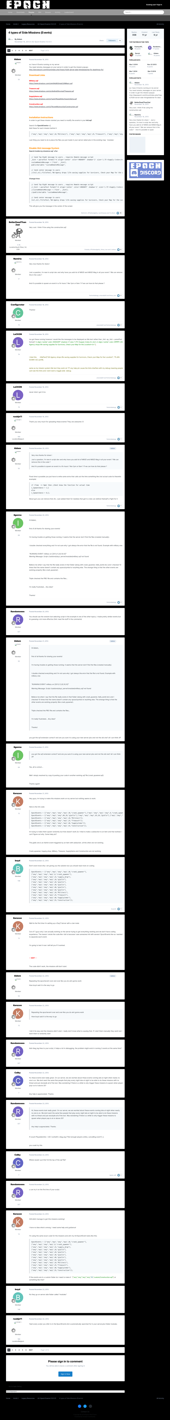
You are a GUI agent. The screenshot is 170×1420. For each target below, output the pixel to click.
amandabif (102, 295)
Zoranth (113, 909)
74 (19, 354)
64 (18, 535)
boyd (17, 860)
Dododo (87, 249)
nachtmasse (102, 213)
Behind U (84, 213)
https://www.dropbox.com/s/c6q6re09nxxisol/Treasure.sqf (51, 91)
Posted (38, 59)
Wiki (39, 12)
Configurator (17, 304)
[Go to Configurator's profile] (18, 313)
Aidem (19, 39)
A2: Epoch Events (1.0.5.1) (42, 42)
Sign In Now (65, 1374)
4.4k (18, 245)
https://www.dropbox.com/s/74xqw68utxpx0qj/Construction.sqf (53, 107)
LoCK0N (17, 334)
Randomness (18, 611)
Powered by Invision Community (85, 1416)
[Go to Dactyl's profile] (131, 54)
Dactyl (137, 53)
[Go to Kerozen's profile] (18, 801)
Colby (17, 1072)
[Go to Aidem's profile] (10, 40)
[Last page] (36, 50)
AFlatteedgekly (93, 213)
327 (18, 632)
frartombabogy (94, 295)
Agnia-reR (113, 1175)
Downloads (21, 12)
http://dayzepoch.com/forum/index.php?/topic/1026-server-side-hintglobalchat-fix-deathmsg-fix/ (66, 70)
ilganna (18, 515)
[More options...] (120, 59)
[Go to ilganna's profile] (18, 523)
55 (18, 79)
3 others (113, 249)
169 (18, 437)
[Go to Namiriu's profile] (18, 267)
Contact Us (85, 1412)
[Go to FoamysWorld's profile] (131, 48)
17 (19, 279)
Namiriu (17, 259)
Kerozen (17, 793)
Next (31, 50)
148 (18, 881)
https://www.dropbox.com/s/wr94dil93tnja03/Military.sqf (51, 83)
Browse (48, 12)
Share (101, 40)
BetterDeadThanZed (17, 223)
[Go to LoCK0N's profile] (18, 342)
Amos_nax (104, 249)
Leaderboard (69, 12)
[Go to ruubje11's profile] (18, 424)
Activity (57, 12)
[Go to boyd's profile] (18, 869)
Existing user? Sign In (154, 5)
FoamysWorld (139, 47)
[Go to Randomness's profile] (18, 619)
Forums (31, 12)
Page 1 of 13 (45, 50)
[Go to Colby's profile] (18, 1081)
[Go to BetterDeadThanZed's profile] (18, 233)
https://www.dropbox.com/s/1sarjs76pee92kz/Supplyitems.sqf (53, 99)
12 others (112, 213)
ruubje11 (17, 416)
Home (10, 12)
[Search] (161, 12)
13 (19, 325)
